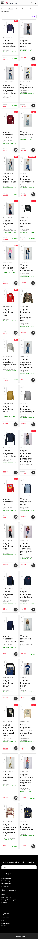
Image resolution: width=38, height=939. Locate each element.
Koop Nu (33, 58)
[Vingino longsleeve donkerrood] (10, 120)
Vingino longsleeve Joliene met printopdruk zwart (8, 730)
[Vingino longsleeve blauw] (27, 487)
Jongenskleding (6, 886)
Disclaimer (5, 926)
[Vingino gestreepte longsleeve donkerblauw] (10, 73)
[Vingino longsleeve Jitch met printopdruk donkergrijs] (27, 439)
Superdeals (5, 918)
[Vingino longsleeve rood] (10, 298)
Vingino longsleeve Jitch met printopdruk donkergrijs (26, 456)
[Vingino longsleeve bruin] (10, 394)
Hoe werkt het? (6, 897)
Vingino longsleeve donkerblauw (9, 43)
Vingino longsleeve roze (8, 223)
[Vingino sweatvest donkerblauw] (27, 253)
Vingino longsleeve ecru (8, 777)
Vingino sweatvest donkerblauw (26, 268)
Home (3, 9)
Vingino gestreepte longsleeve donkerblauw (9, 89)
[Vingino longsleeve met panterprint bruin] (27, 298)
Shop (11, 9)
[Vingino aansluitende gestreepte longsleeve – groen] (27, 763)
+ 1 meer (15, 58)
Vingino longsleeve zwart (25, 43)
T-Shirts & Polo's (25, 37)
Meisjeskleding (6, 884)
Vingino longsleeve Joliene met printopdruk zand (26, 730)
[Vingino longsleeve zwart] (27, 29)
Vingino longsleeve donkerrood (8, 135)
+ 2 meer (32, 798)
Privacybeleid (5, 923)
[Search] (31, 2)
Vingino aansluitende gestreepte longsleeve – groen (26, 780)
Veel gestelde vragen (8, 900)
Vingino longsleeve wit (27, 86)
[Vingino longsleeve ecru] (10, 763)
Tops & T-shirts (7, 37)
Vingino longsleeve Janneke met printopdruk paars (26, 549)
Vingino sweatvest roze (10, 266)
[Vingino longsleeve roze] (10, 209)
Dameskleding (6, 878)
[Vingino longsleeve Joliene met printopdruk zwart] (10, 713)
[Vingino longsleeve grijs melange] (10, 165)
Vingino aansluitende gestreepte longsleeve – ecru (9, 829)
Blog (2, 920)
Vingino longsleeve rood (8, 312)
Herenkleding (5, 881)
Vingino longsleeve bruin (8, 409)
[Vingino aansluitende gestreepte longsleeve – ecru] (10, 812)
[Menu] (2, 2)
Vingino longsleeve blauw (25, 502)
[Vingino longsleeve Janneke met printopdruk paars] (27, 532)
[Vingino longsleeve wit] (27, 73)
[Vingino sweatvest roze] (10, 253)
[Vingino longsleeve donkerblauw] (10, 29)
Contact (4, 902)
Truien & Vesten (7, 262)
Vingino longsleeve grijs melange (9, 179)
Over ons (4, 894)
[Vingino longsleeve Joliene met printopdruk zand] (27, 713)
